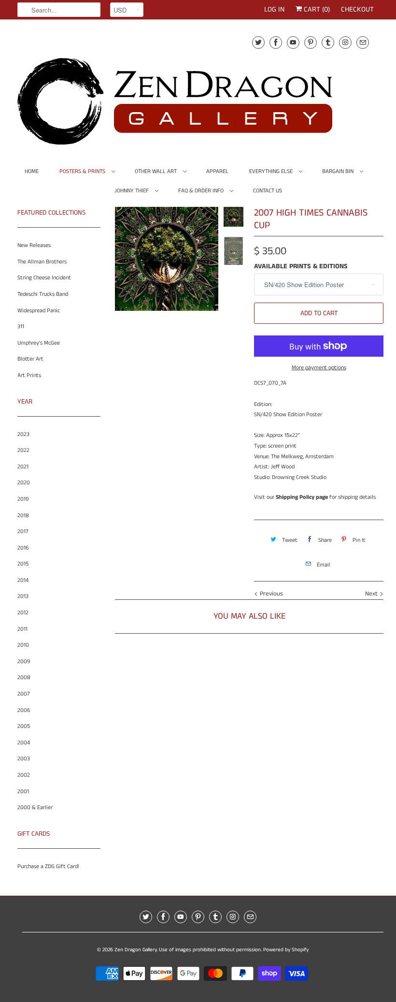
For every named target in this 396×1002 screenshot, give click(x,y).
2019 (22, 499)
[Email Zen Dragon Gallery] (362, 42)
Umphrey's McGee (38, 343)
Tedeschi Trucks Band (42, 294)
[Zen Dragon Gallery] (191, 89)
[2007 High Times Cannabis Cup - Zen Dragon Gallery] (166, 258)
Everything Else (271, 171)
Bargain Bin (338, 171)
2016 (22, 548)
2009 (23, 661)
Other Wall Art (156, 171)
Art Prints (29, 375)
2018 (23, 515)
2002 (23, 775)
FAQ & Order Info (201, 191)
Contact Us (267, 191)
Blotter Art (30, 359)
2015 (22, 564)
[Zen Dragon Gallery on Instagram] (345, 42)
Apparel (217, 171)
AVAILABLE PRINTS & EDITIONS (301, 266)
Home (32, 171)
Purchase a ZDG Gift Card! (48, 866)
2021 (22, 467)
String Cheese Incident (44, 278)
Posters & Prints (83, 171)
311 (20, 326)
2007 (23, 694)
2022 (23, 450)
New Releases (34, 245)
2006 (23, 710)
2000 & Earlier (35, 807)
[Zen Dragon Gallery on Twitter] (258, 42)
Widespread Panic (38, 310)
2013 (22, 596)
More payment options (319, 367)
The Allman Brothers (42, 262)
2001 (23, 791)
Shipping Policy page (302, 497)
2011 (22, 629)
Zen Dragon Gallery (135, 950)
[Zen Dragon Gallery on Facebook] (275, 42)
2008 (23, 677)
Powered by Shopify (286, 950)
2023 (23, 434)
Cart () (316, 9)
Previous (270, 593)
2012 (22, 613)
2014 (22, 580)
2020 (23, 483)
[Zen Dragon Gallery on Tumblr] (328, 42)
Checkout (357, 9)
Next (372, 593)
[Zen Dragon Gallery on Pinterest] (310, 42)
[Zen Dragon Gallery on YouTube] (293, 42)
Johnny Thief (132, 191)
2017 (22, 531)
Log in (274, 9)
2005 (23, 726)
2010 (23, 645)
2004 (23, 743)
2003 (23, 759)
